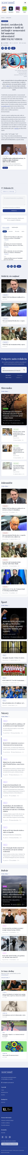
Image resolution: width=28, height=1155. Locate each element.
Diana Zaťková (12, 705)
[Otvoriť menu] (25, 2)
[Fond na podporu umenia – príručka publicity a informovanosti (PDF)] (7, 1109)
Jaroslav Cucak (13, 682)
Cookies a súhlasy (5, 1122)
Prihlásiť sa (14, 210)
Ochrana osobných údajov (7, 1120)
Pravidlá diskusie (5, 1125)
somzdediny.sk (4, 975)
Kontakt (3, 1132)
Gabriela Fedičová (18, 474)
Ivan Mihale (12, 512)
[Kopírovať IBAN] (24, 370)
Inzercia (3, 1102)
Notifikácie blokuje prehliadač (9, 1144)
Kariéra (3, 1094)
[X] (5, 48)
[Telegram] (9, 48)
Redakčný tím (4, 1092)
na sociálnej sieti (5, 106)
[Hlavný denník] (8, 3)
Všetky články (4, 391)
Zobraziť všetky (5, 977)
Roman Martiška (17, 440)
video (7, 86)
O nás (2, 1090)
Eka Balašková (13, 932)
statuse (16, 128)
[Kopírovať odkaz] (13, 48)
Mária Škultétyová (16, 752)
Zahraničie (8, 17)
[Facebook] (2, 48)
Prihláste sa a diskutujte (8, 191)
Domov (2, 17)
